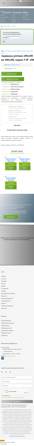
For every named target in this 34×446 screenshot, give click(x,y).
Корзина (14, 21)
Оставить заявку (11, 73)
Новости (14, 17)
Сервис (24, 17)
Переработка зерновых (7, 323)
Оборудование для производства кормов (7, 329)
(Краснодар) (10, 89)
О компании (26, 15)
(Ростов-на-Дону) (12, 86)
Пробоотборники (6, 320)
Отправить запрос (11, 168)
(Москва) (9, 94)
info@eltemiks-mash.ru (27, 1)
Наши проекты (26, 19)
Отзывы (3, 291)
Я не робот (4, 444)
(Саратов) (9, 91)
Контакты (2, 21)
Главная (3, 276)
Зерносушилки (5, 325)
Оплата (13, 19)
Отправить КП (11, 217)
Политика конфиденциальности (17, 436)
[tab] (17, 125)
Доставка (2, 19)
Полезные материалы (7, 306)
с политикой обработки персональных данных (12, 397)
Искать (4, 37)
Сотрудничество (4, 17)
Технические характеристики (17, 130)
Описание (17, 125)
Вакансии (4, 296)
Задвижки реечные (15, 64)
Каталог (3, 278)
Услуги (13, 15)
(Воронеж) (9, 84)
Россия (14, 68)
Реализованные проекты (8, 293)
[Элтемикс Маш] (14, 12)
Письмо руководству (7, 298)
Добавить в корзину (12, 79)
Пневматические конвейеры (6, 334)
